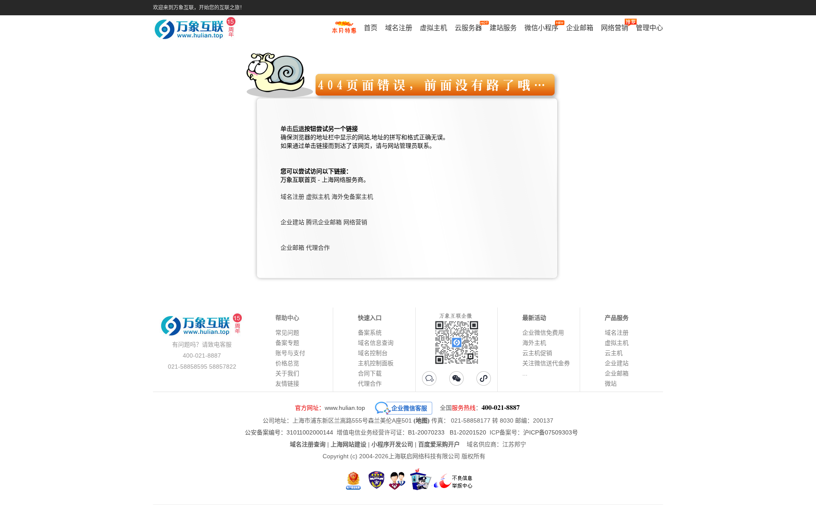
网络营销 (614, 27)
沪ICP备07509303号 (550, 432)
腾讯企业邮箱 (324, 222)
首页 (370, 27)
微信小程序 (541, 27)
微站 (611, 383)
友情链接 (287, 383)
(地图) (422, 421)
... (524, 373)
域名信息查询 (376, 342)
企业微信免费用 (543, 332)
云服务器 (468, 27)
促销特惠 (344, 31)
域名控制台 (373, 353)
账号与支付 (290, 353)
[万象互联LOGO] (196, 30)
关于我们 (287, 373)
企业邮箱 (579, 27)
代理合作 (318, 248)
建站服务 (503, 27)
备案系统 (370, 332)
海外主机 (534, 342)
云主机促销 (537, 353)
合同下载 (370, 373)
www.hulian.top (345, 407)
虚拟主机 (433, 27)
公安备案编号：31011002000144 (289, 432)
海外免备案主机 (352, 197)
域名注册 (398, 27)
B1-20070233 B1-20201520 (447, 432)
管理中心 (649, 27)
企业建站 (292, 222)
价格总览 (287, 363)
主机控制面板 (376, 363)
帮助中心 (287, 317)
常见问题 (287, 332)
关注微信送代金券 (546, 363)
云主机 (614, 353)
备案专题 (287, 342)
